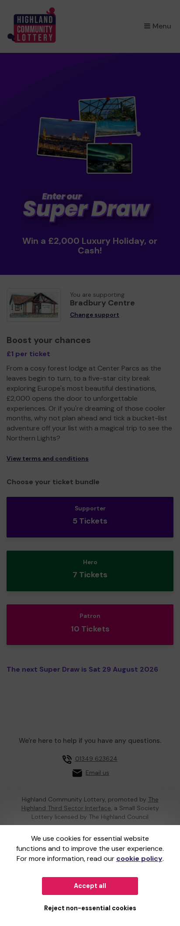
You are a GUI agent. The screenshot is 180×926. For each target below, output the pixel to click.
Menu (161, 26)
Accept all (90, 886)
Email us (97, 773)
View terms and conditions (48, 458)
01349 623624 (96, 759)
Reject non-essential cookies (90, 908)
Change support (94, 315)
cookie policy (139, 858)
